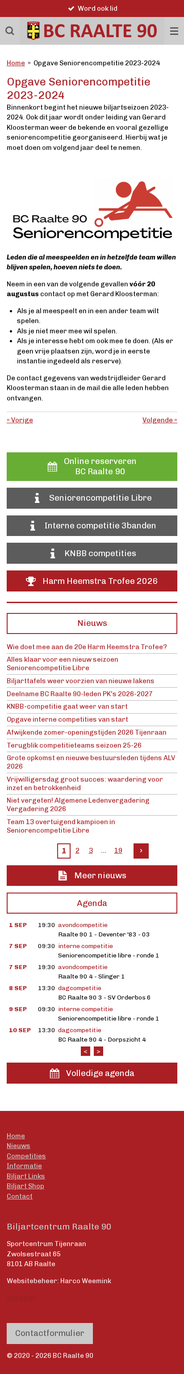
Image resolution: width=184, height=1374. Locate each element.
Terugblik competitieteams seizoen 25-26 (74, 745)
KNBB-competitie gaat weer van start (67, 706)
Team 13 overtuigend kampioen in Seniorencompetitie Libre (61, 826)
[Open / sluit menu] (174, 31)
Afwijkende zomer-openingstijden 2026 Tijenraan (87, 732)
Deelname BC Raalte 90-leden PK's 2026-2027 (80, 694)
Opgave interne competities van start (67, 719)
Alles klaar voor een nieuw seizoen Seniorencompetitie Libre (62, 663)
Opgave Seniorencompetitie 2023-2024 (96, 63)
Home (16, 63)
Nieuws (18, 1146)
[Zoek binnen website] (10, 31)
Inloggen (21, 1297)
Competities (26, 1156)
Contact (20, 1196)
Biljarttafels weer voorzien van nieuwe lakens (81, 681)
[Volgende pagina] (141, 851)
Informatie (24, 1166)
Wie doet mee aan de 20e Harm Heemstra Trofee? (87, 647)
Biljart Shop (25, 1186)
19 (118, 851)
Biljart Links (26, 1176)
